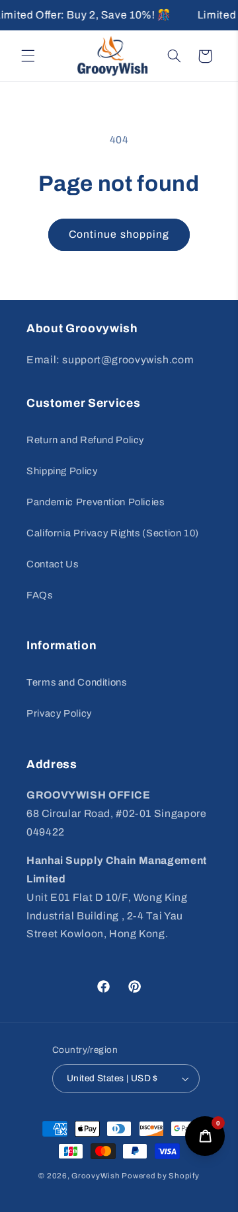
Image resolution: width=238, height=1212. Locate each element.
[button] (28, 56)
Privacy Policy (59, 713)
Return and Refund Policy (85, 440)
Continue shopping (119, 234)
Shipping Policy (61, 471)
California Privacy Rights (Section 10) (112, 533)
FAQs (39, 595)
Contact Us (52, 564)
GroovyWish (95, 1176)
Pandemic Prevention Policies (95, 502)
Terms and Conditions (76, 682)
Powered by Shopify (160, 1176)
